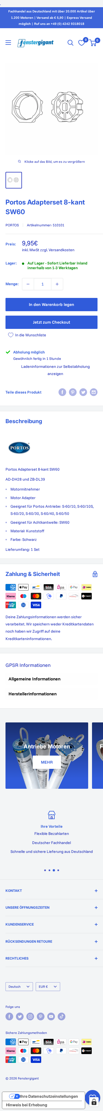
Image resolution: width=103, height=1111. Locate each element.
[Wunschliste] (82, 43)
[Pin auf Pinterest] (73, 392)
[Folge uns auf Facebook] (9, 1016)
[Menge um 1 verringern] (28, 284)
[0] (93, 43)
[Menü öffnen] (8, 42)
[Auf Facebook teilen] (62, 392)
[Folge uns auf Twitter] (20, 1016)
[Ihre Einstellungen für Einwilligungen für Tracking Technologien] (94, 1102)
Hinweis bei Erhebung (26, 1104)
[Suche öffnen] (71, 43)
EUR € (43, 986)
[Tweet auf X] (83, 392)
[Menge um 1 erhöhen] (57, 284)
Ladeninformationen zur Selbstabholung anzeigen (55, 370)
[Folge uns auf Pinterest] (40, 1016)
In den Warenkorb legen (51, 304)
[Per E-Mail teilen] (94, 392)
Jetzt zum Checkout (51, 322)
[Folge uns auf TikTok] (61, 1016)
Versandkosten (61, 249)
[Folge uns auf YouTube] (51, 1016)
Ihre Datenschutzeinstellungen (49, 1096)
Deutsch (15, 986)
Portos (12, 225)
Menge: (12, 283)
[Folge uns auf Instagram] (30, 1016)
